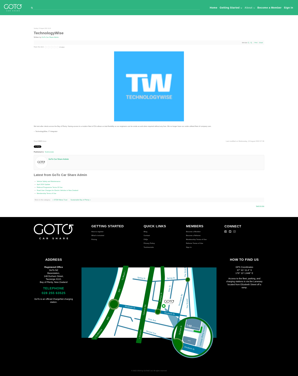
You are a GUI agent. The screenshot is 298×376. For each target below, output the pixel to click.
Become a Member (193, 232)
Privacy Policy (149, 243)
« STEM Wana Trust (59, 200)
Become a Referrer (193, 235)
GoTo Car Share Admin (50, 37)
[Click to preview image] (149, 86)
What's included (97, 235)
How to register (97, 232)
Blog (145, 232)
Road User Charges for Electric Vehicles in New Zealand (57, 190)
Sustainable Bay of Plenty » (81, 200)
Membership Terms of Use (46, 193)
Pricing (94, 239)
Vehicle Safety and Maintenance (48, 181)
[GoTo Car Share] (13, 7)
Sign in (189, 247)
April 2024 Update (43, 184)
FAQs (146, 239)
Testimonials (49, 152)
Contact (147, 235)
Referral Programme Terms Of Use (50, 187)
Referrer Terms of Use (194, 243)
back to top (260, 206)
